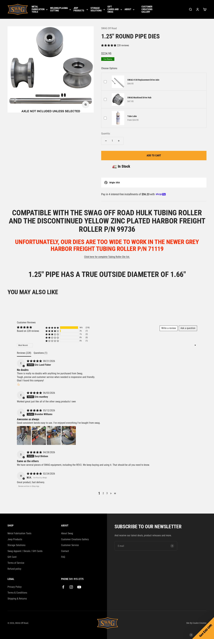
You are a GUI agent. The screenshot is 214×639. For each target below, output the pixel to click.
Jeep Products (78, 9)
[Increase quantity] (118, 141)
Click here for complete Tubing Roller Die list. (107, 256)
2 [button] (103, 493)
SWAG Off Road (109, 28)
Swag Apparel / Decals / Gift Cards (25, 551)
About (128, 9)
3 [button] (107, 493)
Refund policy (14, 568)
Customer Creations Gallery (146, 9)
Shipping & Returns (17, 598)
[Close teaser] (191, 634)
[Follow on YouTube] (79, 587)
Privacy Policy (15, 586)
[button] (109, 45)
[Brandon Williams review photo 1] (24, 435)
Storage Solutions (96, 9)
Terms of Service (16, 562)
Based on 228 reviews (28, 330)
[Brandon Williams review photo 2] (39, 435)
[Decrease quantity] (105, 141)
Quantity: (105, 133)
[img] (34, 361)
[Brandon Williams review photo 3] (54, 435)
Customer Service (70, 545)
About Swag (67, 533)
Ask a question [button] (187, 328)
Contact (65, 551)
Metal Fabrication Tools (38, 9)
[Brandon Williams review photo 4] (69, 435)
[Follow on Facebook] (63, 587)
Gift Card (12, 556)
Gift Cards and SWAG (113, 9)
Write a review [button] (168, 328)
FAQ (63, 556)
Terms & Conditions (17, 592)
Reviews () (24, 352)
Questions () (40, 352)
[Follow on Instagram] (71, 587)
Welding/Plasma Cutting (59, 9)
